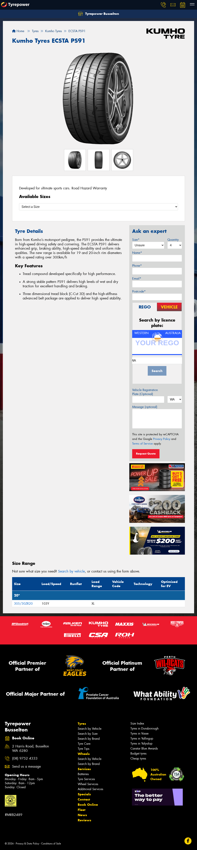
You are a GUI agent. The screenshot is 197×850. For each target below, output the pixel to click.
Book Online (88, 804)
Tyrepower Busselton (101, 14)
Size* (135, 240)
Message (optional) (144, 407)
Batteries (83, 774)
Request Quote (146, 453)
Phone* (137, 266)
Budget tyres (138, 753)
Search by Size (88, 734)
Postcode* (139, 291)
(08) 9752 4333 (25, 758)
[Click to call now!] (163, 5)
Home (20, 31)
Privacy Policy (161, 439)
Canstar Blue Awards (144, 748)
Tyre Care (84, 744)
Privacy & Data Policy (27, 843)
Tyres (82, 723)
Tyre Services (86, 779)
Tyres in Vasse (139, 733)
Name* (137, 253)
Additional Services (90, 789)
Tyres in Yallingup (141, 738)
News (82, 815)
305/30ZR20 (23, 604)
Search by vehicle (71, 571)
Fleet (81, 810)
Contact (84, 799)
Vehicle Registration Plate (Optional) (145, 392)
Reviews (84, 820)
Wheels (84, 754)
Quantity (173, 240)
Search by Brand (89, 739)
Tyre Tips (83, 749)
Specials (84, 794)
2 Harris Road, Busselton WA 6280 (30, 748)
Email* (136, 279)
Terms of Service (142, 443)
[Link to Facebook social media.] (188, 840)
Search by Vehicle (89, 729)
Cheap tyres (138, 758)
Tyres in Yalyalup (141, 743)
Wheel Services (88, 784)
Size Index (137, 723)
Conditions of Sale (51, 843)
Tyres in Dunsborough (144, 728)
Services (84, 769)
